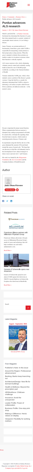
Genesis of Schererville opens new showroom (16, 270)
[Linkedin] (11, 201)
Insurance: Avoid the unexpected (13, 399)
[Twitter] (7, 201)
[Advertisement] (16, 108)
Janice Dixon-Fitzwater (14, 185)
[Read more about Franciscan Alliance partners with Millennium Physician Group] (16, 223)
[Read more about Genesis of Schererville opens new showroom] (16, 260)
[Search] (28, 308)
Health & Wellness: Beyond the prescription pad (17, 388)
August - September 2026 (18, 323)
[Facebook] (3, 201)
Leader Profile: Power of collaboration (14, 404)
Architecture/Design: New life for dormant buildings (17, 383)
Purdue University (23, 34)
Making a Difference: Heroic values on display (16, 415)
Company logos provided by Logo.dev (16, 468)
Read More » (8, 250)
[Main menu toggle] (28, 4)
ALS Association (17, 160)
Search (7, 304)
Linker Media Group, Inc (23, 466)
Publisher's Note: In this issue (16, 368)
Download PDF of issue (18, 352)
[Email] (17, 189)
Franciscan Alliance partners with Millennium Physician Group (16, 233)
